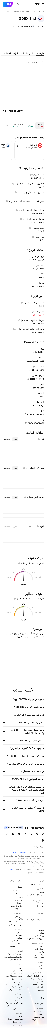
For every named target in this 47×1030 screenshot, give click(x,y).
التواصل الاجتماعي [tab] (10, 53)
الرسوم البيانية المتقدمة (14, 1006)
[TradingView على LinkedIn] (18, 834)
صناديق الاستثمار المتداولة (35, 895)
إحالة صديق (40, 981)
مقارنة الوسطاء (17, 906)
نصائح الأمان (18, 981)
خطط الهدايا (18, 892)
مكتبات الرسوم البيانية (14, 1000)
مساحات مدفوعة (38, 1020)
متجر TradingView (15, 954)
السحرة (41, 1014)
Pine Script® (39, 957)
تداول (42, 998)
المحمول (41, 965)
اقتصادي (41, 930)
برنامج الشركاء (17, 1022)
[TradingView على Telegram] (12, 834)
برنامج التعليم (18, 1025)
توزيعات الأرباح (39, 936)
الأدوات (20, 997)
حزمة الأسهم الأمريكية (14, 924)
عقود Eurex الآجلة (16, 922)
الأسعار (20, 887)
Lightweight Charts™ (14, 1003)
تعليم (42, 1001)
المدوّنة (20, 938)
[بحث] (18, 4)
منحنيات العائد (39, 949)
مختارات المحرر (38, 1003)
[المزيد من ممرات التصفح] (34, 11)
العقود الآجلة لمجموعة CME (14, 918)
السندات (41, 897)
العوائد (42, 933)
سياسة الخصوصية (16, 973)
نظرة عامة (19, 900)
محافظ (41, 946)
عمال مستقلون (39, 1017)
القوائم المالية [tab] (27, 53)
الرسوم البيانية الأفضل (36, 884)
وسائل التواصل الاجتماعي (35, 976)
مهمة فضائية (18, 935)
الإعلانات (19, 1016)
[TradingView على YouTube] (30, 834)
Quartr (12, 869)
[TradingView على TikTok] (6, 834)
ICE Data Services (19, 852)
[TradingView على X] (42, 834)
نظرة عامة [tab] (40, 53)
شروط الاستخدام (16, 968)
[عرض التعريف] (30, 175)
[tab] (15, 439)
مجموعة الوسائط (16, 946)
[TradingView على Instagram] (24, 834)
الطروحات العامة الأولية (35, 938)
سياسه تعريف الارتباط (14, 976)
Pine (42, 909)
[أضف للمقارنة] (19, 146)
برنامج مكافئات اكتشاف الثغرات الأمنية (14, 985)
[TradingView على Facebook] (36, 834)
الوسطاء (19, 903)
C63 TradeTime (16, 960)
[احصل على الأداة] (5, 558)
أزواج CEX (40, 903)
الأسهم (42, 892)
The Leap (19, 909)
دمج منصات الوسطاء (15, 1019)
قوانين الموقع (39, 987)
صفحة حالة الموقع (16, 989)
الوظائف (19, 943)
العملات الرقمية (38, 900)
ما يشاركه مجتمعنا (37, 979)
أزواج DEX (40, 906)
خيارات (41, 952)
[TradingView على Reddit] (42, 840)
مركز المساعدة (17, 941)
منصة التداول (18, 1008)
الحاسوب (41, 968)
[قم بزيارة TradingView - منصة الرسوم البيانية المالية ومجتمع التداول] (13, 111)
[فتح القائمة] (43, 4)
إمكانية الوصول (17, 979)
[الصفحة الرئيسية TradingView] (37, 4)
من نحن (20, 932)
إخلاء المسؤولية (17, 970)
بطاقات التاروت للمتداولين (13, 957)
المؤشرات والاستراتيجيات (35, 1011)
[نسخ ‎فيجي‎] (26, 423)
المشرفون (40, 990)
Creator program (37, 984)
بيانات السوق (18, 890)
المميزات (19, 884)
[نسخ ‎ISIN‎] (25, 414)
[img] (16, 26)
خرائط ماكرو (39, 955)
